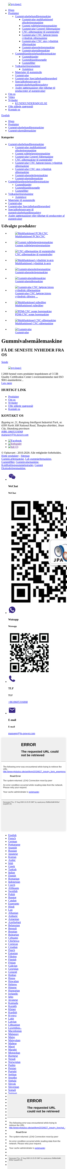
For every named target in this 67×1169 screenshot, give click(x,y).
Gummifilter (28, 62)
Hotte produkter (10, 455)
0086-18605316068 (12, 431)
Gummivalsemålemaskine (36, 50)
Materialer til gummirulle (28, 72)
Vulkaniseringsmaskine (27, 66)
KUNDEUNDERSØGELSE (31, 103)
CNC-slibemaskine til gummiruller (40, 31)
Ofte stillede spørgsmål (20, 106)
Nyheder (13, 100)
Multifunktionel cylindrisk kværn (33, 263)
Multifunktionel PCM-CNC (30, 236)
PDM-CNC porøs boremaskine (32, 314)
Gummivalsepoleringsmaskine (38, 47)
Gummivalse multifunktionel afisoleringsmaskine (37, 21)
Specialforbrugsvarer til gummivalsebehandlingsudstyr (31, 83)
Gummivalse (22, 75)
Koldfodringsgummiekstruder (17, 465)
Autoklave (27, 69)
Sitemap (25, 455)
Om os (11, 94)
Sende (4, 362)
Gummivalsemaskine (27, 462)
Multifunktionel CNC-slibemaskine (34, 323)
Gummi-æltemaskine (12, 458)
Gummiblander (30, 56)
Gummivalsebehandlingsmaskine (33, 16)
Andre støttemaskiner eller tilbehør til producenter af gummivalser (35, 89)
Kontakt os (14, 109)
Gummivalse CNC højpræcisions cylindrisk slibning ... (33, 295)
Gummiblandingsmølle (34, 59)
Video (11, 97)
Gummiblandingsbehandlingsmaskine (35, 53)
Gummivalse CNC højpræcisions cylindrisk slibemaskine (40, 36)
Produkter (13, 13)
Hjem (11, 10)
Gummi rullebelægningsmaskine (39, 25)
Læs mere (6, 383)
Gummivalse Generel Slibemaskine (41, 28)
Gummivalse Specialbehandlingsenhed (36, 78)
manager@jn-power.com (15, 434)
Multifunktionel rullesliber (29, 305)
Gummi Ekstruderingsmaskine (22, 467)
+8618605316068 (18, 702)
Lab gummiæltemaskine (38, 458)
